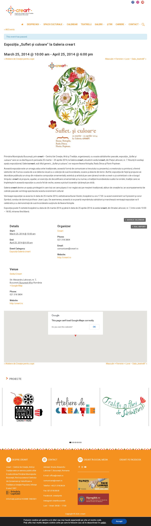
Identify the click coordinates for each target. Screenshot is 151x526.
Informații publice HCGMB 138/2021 (21, 499)
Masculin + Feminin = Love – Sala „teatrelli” (125, 59)
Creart (60, 231)
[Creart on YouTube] (85, 467)
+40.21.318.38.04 (58, 486)
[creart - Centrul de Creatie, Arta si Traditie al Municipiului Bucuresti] (18, 11)
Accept (119, 521)
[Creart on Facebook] (79, 467)
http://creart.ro (64, 257)
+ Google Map (16, 285)
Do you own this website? (62, 327)
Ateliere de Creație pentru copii (19, 59)
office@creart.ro (56, 475)
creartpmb (57, 496)
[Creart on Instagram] (82, 467)
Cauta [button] (143, 24)
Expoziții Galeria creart (20, 251)
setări (103, 522)
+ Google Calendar (134, 220)
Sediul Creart (16, 274)
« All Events (9, 29)
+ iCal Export (139, 227)
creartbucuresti (58, 501)
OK (94, 327)
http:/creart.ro (16, 303)
